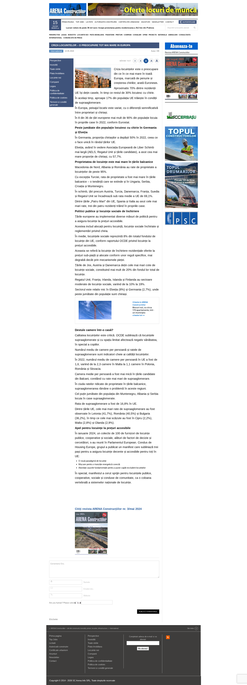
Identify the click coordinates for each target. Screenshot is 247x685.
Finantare (109, 35)
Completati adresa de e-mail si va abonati (143, 637)
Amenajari (173, 35)
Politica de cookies (58, 97)
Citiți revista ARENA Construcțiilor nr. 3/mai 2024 (108, 508)
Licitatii (89, 22)
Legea (64, 35)
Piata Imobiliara (97, 35)
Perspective (54, 35)
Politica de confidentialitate (57, 92)
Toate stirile (55, 69)
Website (86, 596)
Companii (128, 35)
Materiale (162, 35)
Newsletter (158, 22)
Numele (86, 582)
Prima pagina (68, 22)
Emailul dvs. (88, 589)
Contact (170, 22)
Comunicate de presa (72, 38)
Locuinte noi (82, 35)
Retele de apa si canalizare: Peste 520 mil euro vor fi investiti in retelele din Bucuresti (104, 28)
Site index (190, 628)
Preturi (119, 35)
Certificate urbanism (129, 22)
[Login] (188, 22)
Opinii (145, 35)
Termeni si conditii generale (58, 103)
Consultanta (185, 35)
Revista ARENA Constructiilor (177, 52)
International (55, 38)
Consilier (137, 35)
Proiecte (153, 35)
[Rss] (168, 637)
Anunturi (145, 22)
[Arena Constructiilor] (67, 9)
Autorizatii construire (106, 22)
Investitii (72, 35)
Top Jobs (80, 22)
